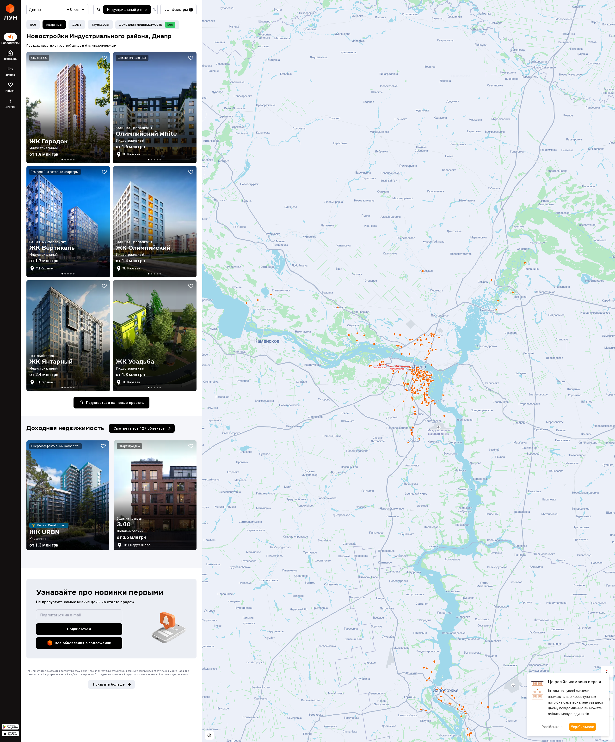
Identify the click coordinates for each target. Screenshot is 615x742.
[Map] (408, 371)
